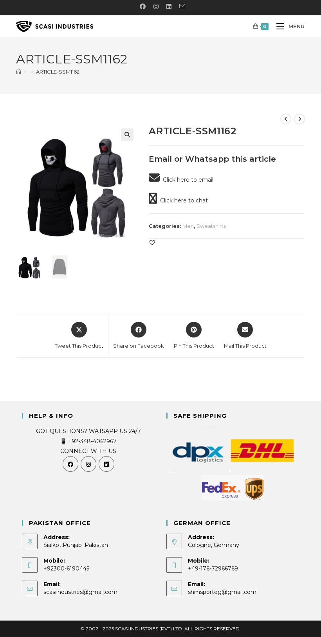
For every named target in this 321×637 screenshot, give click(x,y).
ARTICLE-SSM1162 (57, 72)
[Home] (18, 72)
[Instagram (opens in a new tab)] (156, 6)
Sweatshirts (211, 226)
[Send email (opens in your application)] (180, 6)
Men (188, 226)
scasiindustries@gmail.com (80, 591)
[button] (127, 134)
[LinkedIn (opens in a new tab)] (168, 6)
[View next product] (299, 119)
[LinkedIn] (106, 464)
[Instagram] (88, 464)
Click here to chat (182, 200)
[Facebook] (70, 464)
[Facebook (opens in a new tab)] (143, 6)
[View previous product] (285, 119)
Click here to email (186, 179)
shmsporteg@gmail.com (222, 591)
